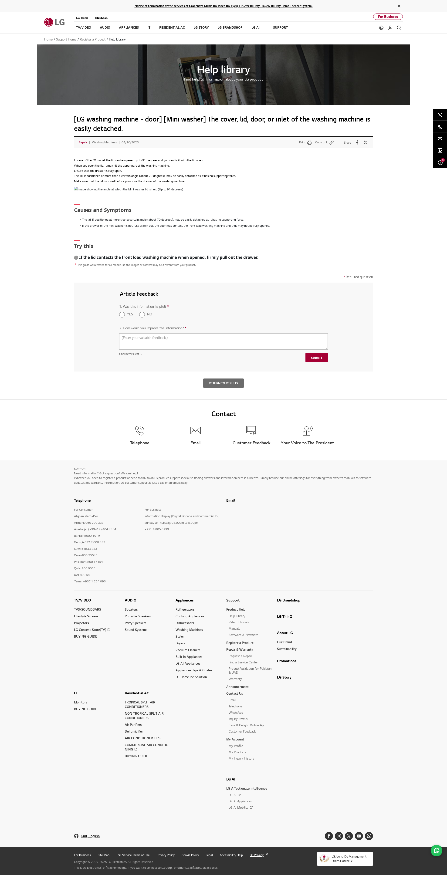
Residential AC (137, 693)
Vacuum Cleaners (188, 650)
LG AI (230, 779)
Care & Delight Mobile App (247, 725)
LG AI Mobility (238, 807)
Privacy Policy (166, 855)
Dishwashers (185, 623)
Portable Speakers (138, 616)
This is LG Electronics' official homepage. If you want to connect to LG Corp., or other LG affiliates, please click (145, 867)
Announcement (237, 686)
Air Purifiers (133, 724)
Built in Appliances (189, 656)
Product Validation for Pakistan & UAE (250, 670)
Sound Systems (136, 629)
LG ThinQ (284, 616)
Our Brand (284, 642)
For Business (388, 16)
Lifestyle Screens (86, 616)
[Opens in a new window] (329, 836)
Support (233, 600)
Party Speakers (135, 623)
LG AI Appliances (188, 663)
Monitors (80, 702)
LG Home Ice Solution (191, 677)
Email (230, 500)
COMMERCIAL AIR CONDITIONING (146, 747)
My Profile (236, 745)
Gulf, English (90, 836)
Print (302, 142)
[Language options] (381, 27)
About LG (285, 632)
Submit (316, 357)
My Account (235, 739)
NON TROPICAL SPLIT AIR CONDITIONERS (144, 715)
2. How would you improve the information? (152, 328)
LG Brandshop (288, 600)
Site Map (103, 855)
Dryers (180, 643)
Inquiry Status (238, 718)
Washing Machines (189, 629)
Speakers (131, 609)
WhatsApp (236, 712)
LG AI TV (235, 795)
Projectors (81, 623)
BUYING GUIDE (85, 636)
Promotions (287, 661)
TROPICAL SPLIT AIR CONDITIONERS (140, 704)
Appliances (185, 600)
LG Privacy (257, 855)
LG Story (284, 677)
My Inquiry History (241, 758)
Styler (180, 636)
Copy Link (321, 142)
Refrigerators (185, 609)
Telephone (235, 706)
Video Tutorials (239, 622)
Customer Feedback (242, 731)
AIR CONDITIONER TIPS (142, 738)
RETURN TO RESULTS (223, 383)
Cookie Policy (190, 855)
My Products (237, 752)
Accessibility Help (231, 855)
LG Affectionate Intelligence (246, 788)
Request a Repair (240, 656)
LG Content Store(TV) (90, 629)
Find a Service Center (243, 662)
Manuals (234, 628)
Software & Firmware (243, 634)
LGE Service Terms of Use (133, 855)
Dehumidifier (134, 731)
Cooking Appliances (190, 616)
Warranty (235, 678)
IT (75, 693)
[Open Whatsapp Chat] (436, 850)
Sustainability (287, 648)
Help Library (237, 616)
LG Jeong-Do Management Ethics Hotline (349, 858)
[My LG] (390, 27)
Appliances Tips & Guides (194, 670)
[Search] (399, 27)
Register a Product (240, 642)
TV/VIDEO (82, 600)
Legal (209, 855)
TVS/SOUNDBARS (87, 609)
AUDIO (130, 600)
